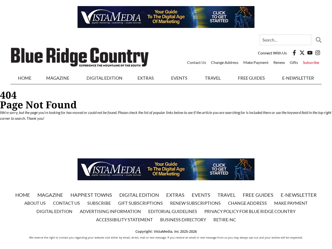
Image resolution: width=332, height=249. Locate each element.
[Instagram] (318, 53)
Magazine (50, 195)
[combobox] (285, 39)
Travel (213, 78)
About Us (35, 203)
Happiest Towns (91, 195)
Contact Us (196, 62)
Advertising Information (110, 211)
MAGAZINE (57, 78)
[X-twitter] (302, 53)
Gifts (294, 62)
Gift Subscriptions (140, 203)
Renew (279, 62)
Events (179, 78)
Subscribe (311, 62)
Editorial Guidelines (172, 211)
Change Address (224, 62)
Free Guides (251, 78)
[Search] (317, 39)
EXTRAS (146, 78)
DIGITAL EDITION (104, 78)
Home (24, 78)
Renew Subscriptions (195, 203)
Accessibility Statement (124, 219)
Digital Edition (139, 195)
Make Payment (256, 62)
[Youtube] (310, 53)
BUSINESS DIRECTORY (183, 219)
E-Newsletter (298, 78)
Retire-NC (224, 219)
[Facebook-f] (294, 53)
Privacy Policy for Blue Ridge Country (250, 211)
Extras (175, 195)
